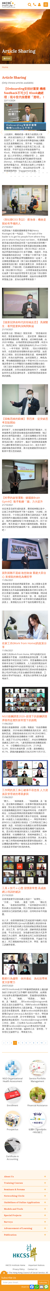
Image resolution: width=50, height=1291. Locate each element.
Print (7, 58)
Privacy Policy (19, 1269)
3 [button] (11, 172)
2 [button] (7, 172)
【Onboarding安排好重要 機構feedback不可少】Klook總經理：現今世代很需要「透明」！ (25, 93)
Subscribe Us (8, 1277)
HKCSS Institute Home (15, 1265)
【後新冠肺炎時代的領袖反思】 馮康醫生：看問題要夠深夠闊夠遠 (25, 324)
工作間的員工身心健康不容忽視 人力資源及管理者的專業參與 (25, 792)
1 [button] (3, 172)
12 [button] (47, 172)
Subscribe (43, 1282)
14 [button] (15, 176)
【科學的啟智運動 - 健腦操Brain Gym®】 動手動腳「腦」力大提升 (22, 499)
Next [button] (48, 132)
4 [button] (15, 172)
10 (42, 1043)
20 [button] (39, 176)
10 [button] (39, 172)
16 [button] (23, 176)
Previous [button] (2, 132)
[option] (25, 129)
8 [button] (31, 172)
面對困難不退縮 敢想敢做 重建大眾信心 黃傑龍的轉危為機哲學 (24, 575)
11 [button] (43, 172)
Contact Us (32, 1269)
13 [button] (11, 176)
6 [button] (23, 172)
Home (5, 67)
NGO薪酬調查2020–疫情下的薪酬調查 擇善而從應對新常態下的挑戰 (24, 718)
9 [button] (35, 172)
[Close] (4, 1273)
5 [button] (19, 172)
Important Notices (36, 1265)
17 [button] (27, 176)
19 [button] (35, 176)
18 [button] (31, 176)
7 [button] (27, 172)
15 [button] (19, 176)
